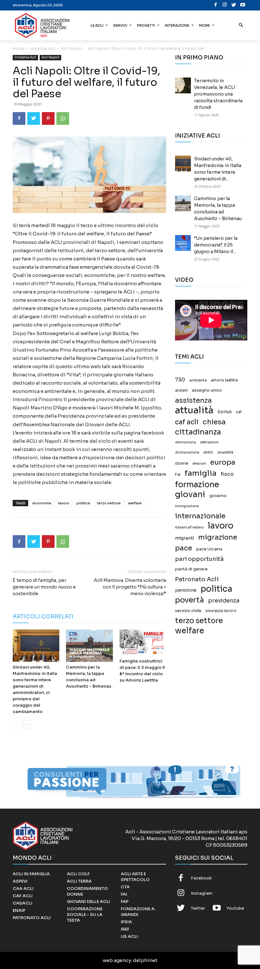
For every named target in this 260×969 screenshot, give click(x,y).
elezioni (199, 463)
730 (180, 380)
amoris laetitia (224, 380)
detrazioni (209, 442)
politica (83, 503)
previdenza (223, 600)
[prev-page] (17, 724)
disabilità (225, 452)
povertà (189, 600)
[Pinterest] (48, 118)
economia (41, 503)
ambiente (198, 380)
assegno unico (207, 390)
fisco (227, 474)
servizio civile (188, 610)
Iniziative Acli (42, 48)
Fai (177, 474)
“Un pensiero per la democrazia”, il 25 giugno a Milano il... (215, 244)
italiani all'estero (189, 527)
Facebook (201, 878)
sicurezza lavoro (221, 611)
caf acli (186, 422)
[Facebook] (215, 5)
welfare (135, 503)
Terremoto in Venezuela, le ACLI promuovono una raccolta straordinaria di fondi (218, 94)
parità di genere (191, 569)
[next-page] (27, 724)
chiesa (214, 422)
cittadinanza (198, 432)
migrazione (217, 537)
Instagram (201, 893)
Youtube (235, 908)
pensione (186, 590)
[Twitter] (233, 5)
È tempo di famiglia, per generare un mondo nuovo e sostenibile (44, 586)
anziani (181, 390)
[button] (241, 25)
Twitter (198, 908)
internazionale (200, 516)
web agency (117, 960)
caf (239, 412)
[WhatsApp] (62, 118)
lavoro (63, 503)
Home (18, 48)
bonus (225, 411)
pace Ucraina (209, 549)
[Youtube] (243, 5)
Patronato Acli (197, 579)
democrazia (185, 442)
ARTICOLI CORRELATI (43, 616)
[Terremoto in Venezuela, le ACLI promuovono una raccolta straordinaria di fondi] (183, 85)
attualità (194, 410)
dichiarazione (187, 452)
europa (222, 462)
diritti (208, 452)
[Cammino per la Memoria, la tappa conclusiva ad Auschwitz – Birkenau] (89, 645)
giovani (190, 494)
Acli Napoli (71, 48)
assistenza (193, 400)
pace (183, 548)
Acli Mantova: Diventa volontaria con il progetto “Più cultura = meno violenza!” (130, 586)
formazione (197, 484)
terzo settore (109, 503)
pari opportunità (199, 559)
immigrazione (187, 506)
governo (218, 495)
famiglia (201, 473)
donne (181, 463)
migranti (184, 538)
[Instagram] (225, 5)
